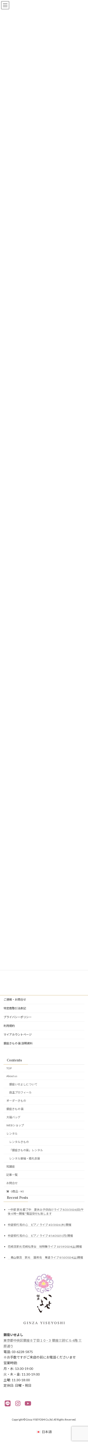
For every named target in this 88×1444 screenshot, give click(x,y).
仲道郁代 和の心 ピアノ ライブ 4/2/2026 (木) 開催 (39, 1224)
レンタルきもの (19, 1142)
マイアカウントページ (18, 1034)
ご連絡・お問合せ (15, 999)
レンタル (12, 1133)
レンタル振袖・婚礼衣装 (24, 1158)
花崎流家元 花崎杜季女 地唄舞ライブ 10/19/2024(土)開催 (45, 1246)
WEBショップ (15, 1125)
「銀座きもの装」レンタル (26, 1150)
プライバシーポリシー (18, 1017)
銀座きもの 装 (15, 1108)
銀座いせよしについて (23, 1084)
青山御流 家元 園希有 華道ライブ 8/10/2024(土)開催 (45, 1257)
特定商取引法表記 (15, 1008)
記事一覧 (12, 1175)
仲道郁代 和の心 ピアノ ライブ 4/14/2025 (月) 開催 (40, 1235)
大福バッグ (13, 1117)
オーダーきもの (16, 1100)
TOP (9, 1068)
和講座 (10, 1166)
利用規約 (9, 1026)
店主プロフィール (20, 1092)
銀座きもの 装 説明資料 (18, 1043)
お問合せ (12, 1183)
